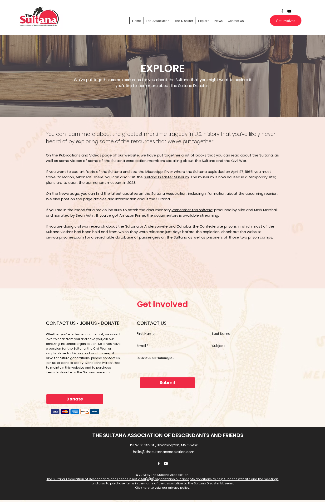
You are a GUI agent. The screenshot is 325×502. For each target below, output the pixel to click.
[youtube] (289, 11)
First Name (146, 333)
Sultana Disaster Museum (166, 177)
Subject (218, 345)
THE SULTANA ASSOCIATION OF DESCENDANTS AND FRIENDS (167, 435)
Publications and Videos (80, 155)
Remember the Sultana (192, 209)
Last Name (221, 333)
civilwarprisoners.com (65, 237)
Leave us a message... (155, 357)
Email (141, 345)
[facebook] (282, 11)
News (64, 193)
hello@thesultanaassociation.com (163, 451)
